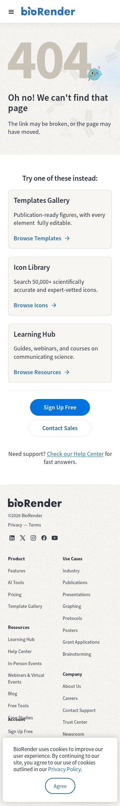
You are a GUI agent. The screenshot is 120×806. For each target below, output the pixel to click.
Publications (75, 582)
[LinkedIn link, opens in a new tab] (12, 538)
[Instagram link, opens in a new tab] (33, 538)
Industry (71, 571)
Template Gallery (25, 606)
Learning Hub (21, 639)
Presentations (76, 594)
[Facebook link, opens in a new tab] (44, 538)
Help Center (20, 651)
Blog (12, 694)
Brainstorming (77, 654)
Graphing (72, 606)
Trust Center (75, 722)
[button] (11, 11)
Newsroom (73, 734)
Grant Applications (81, 642)
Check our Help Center (75, 454)
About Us (72, 686)
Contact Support (79, 710)
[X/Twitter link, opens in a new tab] (23, 538)
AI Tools (16, 582)
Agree (60, 786)
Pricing (14, 594)
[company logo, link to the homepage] (48, 11)
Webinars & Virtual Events (26, 678)
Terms (35, 525)
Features (16, 571)
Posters (70, 630)
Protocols (72, 618)
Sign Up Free (60, 407)
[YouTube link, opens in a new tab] (55, 538)
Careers (70, 698)
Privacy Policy (64, 769)
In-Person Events (25, 663)
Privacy (15, 525)
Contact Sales (60, 428)
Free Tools (18, 706)
